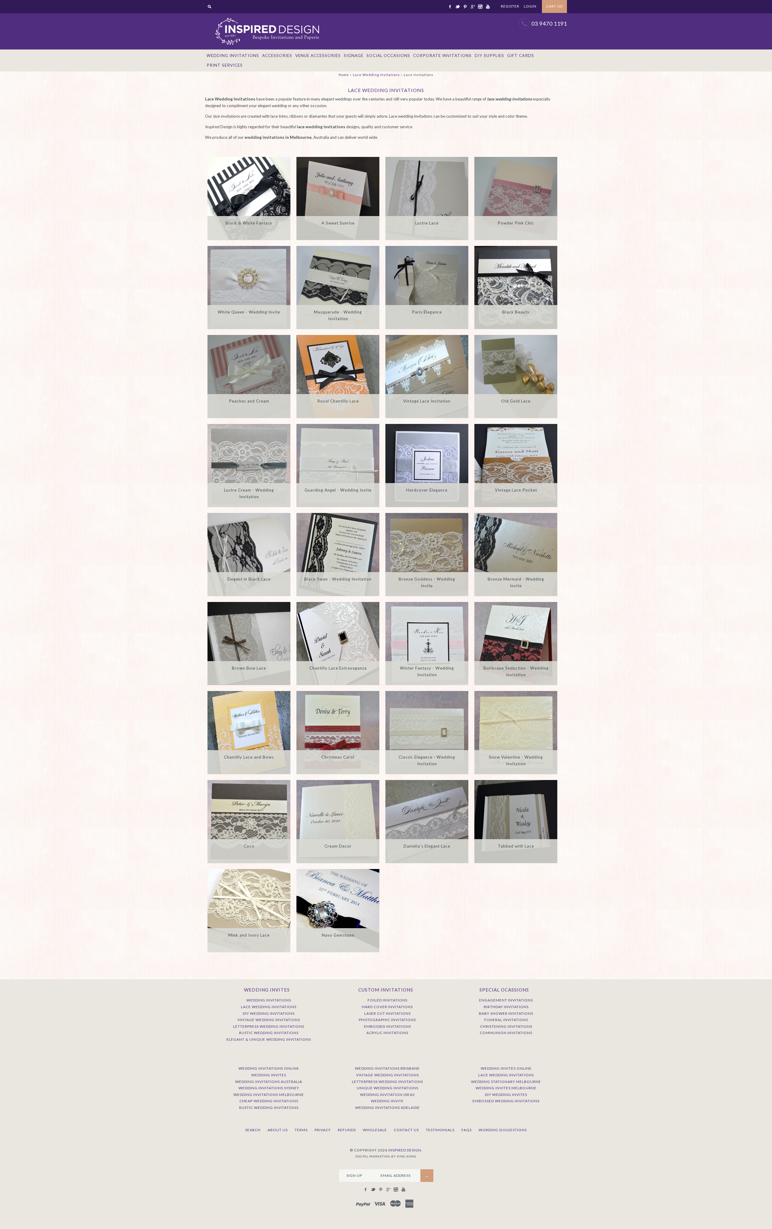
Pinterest (465, 6)
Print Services (225, 65)
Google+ (472, 6)
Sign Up (354, 1175)
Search (253, 1130)
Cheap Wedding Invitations (268, 1101)
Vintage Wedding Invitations (268, 1019)
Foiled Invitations (387, 1000)
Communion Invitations (506, 1032)
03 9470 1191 (549, 23)
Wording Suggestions (503, 1130)
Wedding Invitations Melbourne (268, 1094)
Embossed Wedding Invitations (506, 1101)
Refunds (347, 1130)
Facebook (450, 6)
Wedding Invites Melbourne (506, 1088)
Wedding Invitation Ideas (387, 1094)
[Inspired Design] (267, 16)
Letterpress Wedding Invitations (268, 1026)
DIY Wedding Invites (506, 1094)
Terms (301, 1130)
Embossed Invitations (387, 1026)
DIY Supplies (489, 55)
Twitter (457, 6)
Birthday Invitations (506, 1007)
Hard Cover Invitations (387, 1007)
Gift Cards (520, 55)
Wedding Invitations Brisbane (387, 1068)
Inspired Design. (405, 1150)
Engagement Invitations (506, 1000)
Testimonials (440, 1130)
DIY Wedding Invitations (269, 1013)
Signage (353, 55)
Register (510, 6)
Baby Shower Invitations (506, 1013)
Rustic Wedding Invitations (269, 1032)
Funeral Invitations (506, 1019)
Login (530, 6)
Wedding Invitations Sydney (269, 1088)
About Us (277, 1130)
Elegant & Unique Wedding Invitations (268, 1039)
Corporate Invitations (442, 55)
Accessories (277, 55)
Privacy (323, 1130)
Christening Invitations (506, 1026)
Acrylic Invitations (387, 1032)
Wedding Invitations (233, 55)
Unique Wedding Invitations (387, 1088)
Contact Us (406, 1130)
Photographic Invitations (387, 1019)
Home (344, 75)
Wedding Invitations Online (269, 1068)
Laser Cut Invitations (387, 1013)
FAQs (466, 1130)
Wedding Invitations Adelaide (387, 1107)
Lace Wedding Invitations (376, 75)
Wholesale (375, 1130)
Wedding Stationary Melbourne (506, 1081)
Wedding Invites (268, 1075)
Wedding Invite (387, 1101)
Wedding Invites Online (506, 1068)
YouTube (487, 6)
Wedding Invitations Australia (268, 1081)
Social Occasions (388, 55)
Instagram (480, 6)
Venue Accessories (318, 55)
